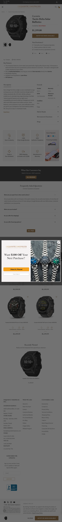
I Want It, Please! (16, 269)
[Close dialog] (58, 242)
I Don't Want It (16, 274)
